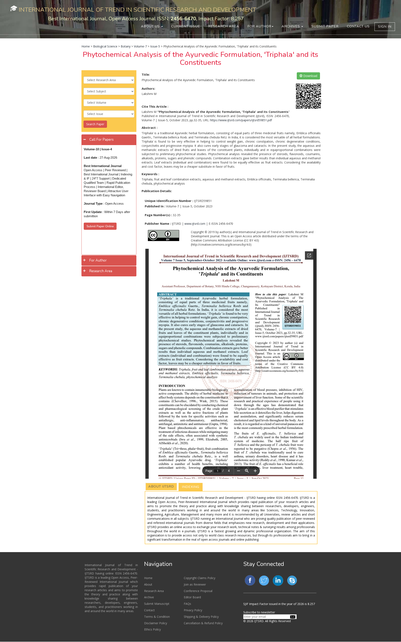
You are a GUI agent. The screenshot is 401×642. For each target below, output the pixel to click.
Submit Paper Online (100, 226)
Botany (126, 46)
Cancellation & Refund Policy (203, 623)
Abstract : (149, 127)
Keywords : (150, 174)
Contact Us (358, 26)
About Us (151, 26)
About (148, 584)
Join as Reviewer (195, 584)
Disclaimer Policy (155, 623)
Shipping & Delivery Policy (201, 617)
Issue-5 (155, 46)
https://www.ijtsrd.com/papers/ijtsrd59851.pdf (241, 120)
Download (309, 76)
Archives (291, 26)
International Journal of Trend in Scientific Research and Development (137, 10)
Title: (146, 74)
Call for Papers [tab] (101, 139)
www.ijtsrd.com (194, 224)
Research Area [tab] (100, 271)
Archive (149, 597)
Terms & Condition (157, 617)
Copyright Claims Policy (199, 578)
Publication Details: (157, 191)
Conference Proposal (198, 591)
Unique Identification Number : (169, 201)
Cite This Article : (155, 106)
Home (85, 46)
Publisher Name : (158, 223)
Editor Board (192, 597)
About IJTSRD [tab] (161, 486)
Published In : (155, 206)
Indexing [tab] (190, 487)
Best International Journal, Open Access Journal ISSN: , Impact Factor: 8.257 (146, 18)
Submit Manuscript (156, 604)
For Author (259, 26)
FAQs (187, 604)
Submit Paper (325, 26)
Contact (149, 610)
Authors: (148, 88)
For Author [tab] (98, 260)
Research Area (223, 26)
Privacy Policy (193, 610)
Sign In (384, 26)
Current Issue (185, 26)
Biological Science (105, 46)
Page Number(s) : (158, 215)
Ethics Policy (152, 629)
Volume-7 (140, 46)
